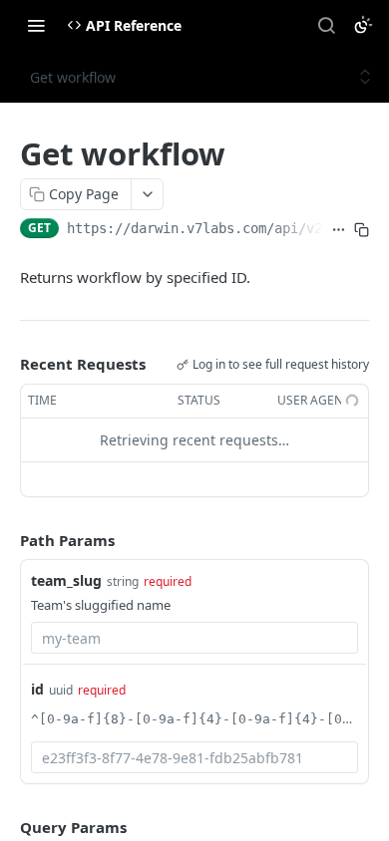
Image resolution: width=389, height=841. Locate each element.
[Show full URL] (338, 230)
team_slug (66, 580)
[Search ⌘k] (326, 25)
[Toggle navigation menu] (36, 25)
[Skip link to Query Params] (6, 828)
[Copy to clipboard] (361, 230)
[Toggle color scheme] (363, 25)
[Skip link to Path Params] (6, 540)
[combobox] (194, 638)
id (37, 689)
